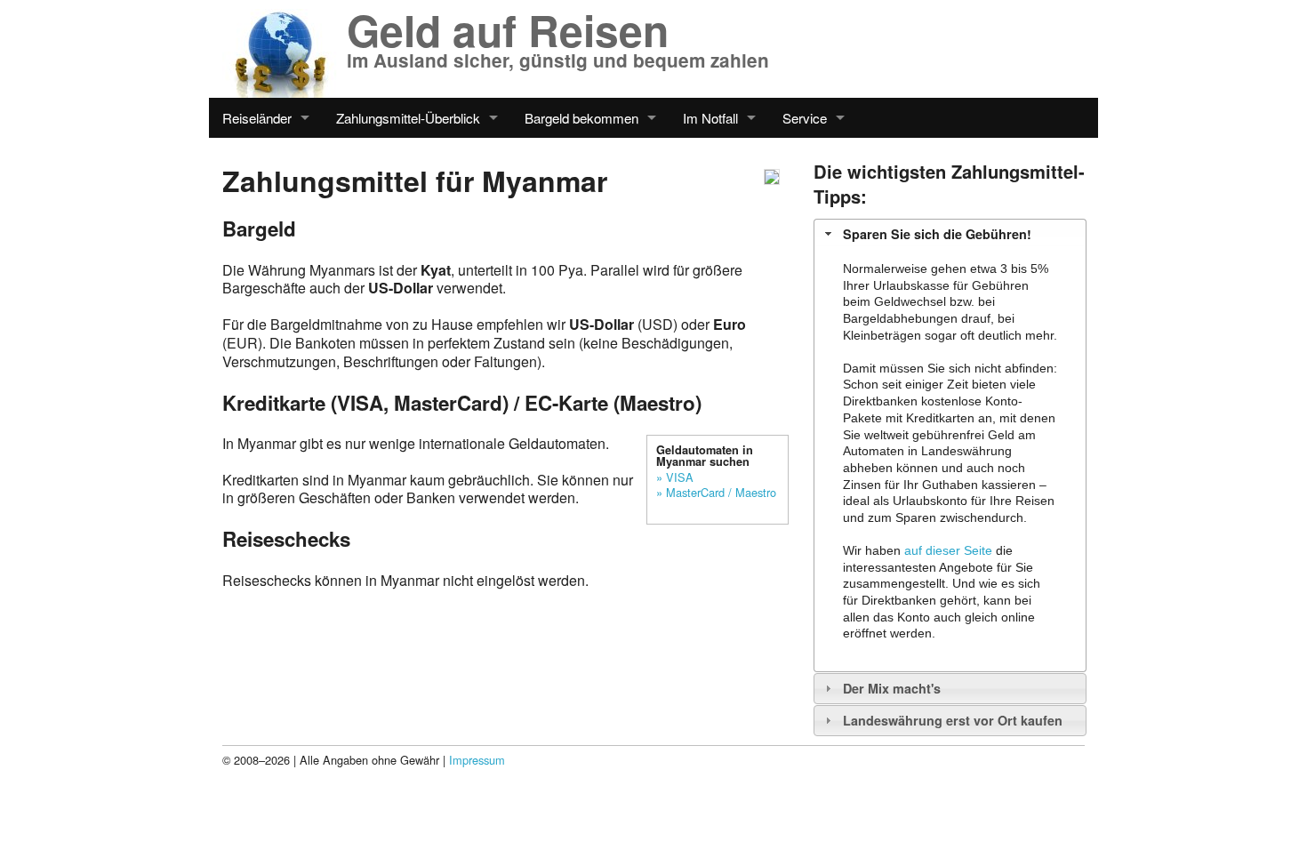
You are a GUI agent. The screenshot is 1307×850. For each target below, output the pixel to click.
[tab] (950, 234)
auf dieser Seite (948, 550)
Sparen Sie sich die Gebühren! (937, 234)
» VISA (675, 477)
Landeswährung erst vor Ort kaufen (952, 720)
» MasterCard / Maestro (716, 492)
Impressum (477, 759)
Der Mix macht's (892, 688)
